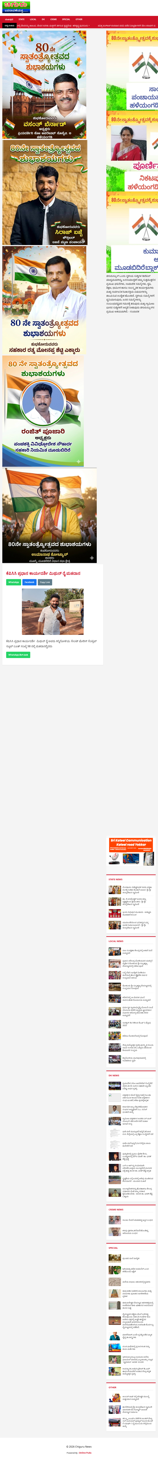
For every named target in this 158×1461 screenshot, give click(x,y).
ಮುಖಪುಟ (9, 19)
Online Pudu (85, 1452)
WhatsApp (13, 582)
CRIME (53, 19)
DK (43, 19)
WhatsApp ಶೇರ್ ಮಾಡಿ (18, 654)
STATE (21, 19)
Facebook (29, 582)
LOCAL (33, 19)
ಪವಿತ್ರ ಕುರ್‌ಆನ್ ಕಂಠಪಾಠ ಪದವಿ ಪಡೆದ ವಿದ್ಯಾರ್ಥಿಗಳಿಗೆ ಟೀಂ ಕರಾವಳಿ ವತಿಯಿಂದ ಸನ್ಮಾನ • (71, 25)
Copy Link (45, 582)
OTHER (79, 19)
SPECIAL (66, 19)
